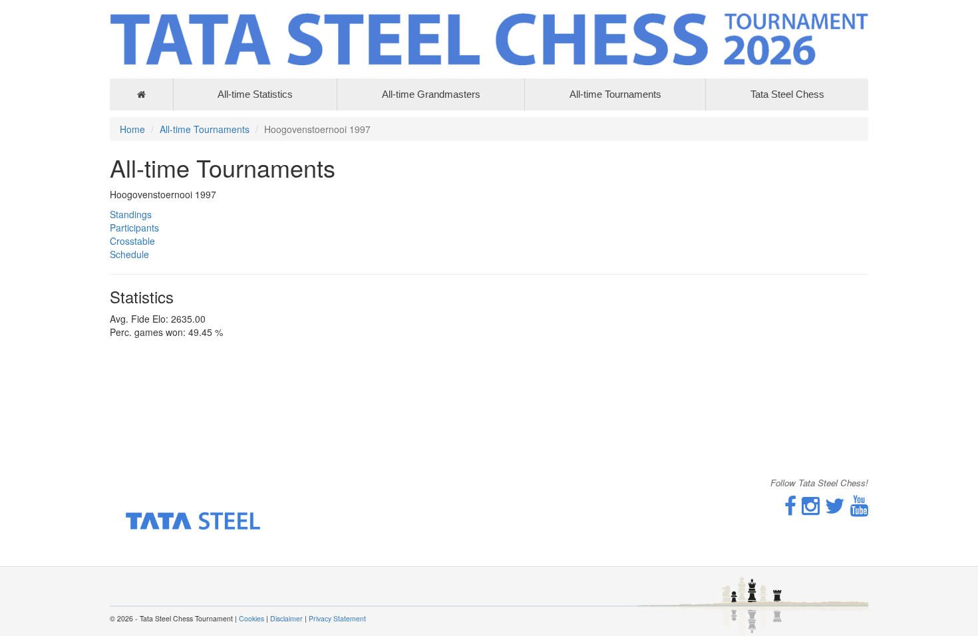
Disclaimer (286, 618)
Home (132, 129)
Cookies (251, 618)
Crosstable (132, 240)
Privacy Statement (337, 618)
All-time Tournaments (615, 94)
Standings (131, 214)
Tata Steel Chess (787, 94)
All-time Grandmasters (431, 94)
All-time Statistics (255, 94)
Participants (134, 227)
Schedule (129, 254)
